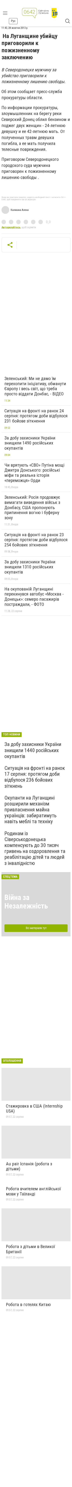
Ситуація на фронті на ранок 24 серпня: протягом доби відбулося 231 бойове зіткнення (36, 416)
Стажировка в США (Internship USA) (34, 1108)
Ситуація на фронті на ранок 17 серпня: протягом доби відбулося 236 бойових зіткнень (34, 777)
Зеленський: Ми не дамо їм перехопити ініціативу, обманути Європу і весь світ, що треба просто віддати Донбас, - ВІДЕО (35, 386)
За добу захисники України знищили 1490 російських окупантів (29, 443)
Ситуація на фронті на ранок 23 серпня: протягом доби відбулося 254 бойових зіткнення (36, 539)
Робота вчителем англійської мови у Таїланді (33, 1191)
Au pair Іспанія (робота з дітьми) (29, 1166)
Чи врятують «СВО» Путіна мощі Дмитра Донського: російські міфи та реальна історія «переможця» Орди (34, 473)
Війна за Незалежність (26, 901)
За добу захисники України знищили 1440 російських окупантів (32, 750)
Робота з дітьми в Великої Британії (30, 1249)
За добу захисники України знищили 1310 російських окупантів (29, 567)
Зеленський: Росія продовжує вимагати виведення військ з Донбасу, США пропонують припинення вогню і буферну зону (32, 507)
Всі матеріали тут (36, 928)
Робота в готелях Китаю (28, 1304)
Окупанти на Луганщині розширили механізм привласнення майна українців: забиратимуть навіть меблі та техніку (30, 810)
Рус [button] (13, 21)
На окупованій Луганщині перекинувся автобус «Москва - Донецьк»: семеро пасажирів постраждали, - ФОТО (34, 596)
